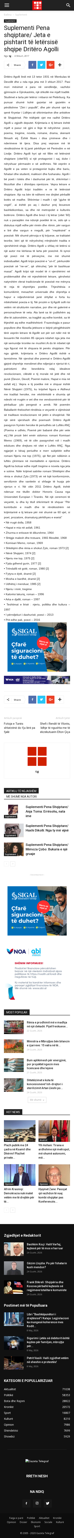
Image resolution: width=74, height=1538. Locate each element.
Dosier (23, 1522)
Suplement (21, 14)
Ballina (7, 14)
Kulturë (60, 1522)
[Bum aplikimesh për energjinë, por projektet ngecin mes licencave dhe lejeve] (14, 1065)
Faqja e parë (16, 1518)
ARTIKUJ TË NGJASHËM (21, 791)
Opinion (9, 1184)
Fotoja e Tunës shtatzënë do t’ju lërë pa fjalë (19, 728)
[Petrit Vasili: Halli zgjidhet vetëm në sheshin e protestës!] (14, 1363)
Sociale (48, 1522)
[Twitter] (48, 1503)
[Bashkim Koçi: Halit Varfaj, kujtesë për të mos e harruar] (14, 1249)
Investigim (10, 1140)
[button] (68, 5)
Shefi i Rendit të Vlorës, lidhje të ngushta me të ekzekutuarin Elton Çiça (55, 728)
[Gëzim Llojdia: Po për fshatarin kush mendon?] (14, 1268)
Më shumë (35, 1099)
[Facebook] (26, 1503)
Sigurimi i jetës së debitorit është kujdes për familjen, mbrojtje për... (48, 1342)
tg (10, 55)
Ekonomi (36, 1522)
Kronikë (57, 1518)
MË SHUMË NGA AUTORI (21, 796)
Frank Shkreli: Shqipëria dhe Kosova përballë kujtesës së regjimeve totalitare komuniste (47, 1286)
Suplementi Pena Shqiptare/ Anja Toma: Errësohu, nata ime (47, 811)
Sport (37, 1526)
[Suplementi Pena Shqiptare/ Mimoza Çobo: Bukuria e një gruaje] (14, 849)
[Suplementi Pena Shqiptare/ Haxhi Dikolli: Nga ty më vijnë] (14, 830)
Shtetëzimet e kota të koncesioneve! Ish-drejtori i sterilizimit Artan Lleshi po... (45, 1084)
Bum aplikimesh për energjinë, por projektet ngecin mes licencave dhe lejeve (46, 1064)
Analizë (43, 1140)
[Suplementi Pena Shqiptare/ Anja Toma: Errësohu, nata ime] (14, 811)
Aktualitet (44, 1518)
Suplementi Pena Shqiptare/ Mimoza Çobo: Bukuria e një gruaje (47, 849)
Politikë (31, 1518)
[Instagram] (37, 1503)
